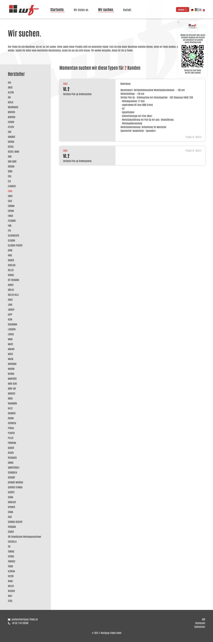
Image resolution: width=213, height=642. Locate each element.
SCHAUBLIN (12, 472)
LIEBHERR (12, 329)
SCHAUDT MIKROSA (15, 482)
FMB (9, 225)
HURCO (10, 284)
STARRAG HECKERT (15, 521)
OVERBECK (12, 423)
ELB (9, 181)
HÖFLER (11, 289)
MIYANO (11, 373)
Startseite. (57, 9)
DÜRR (10, 171)
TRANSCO (11, 561)
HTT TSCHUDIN (13, 279)
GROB (10, 250)
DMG (10, 156)
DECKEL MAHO (13, 151)
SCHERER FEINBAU (15, 487)
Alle (9, 82)
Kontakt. (127, 9)
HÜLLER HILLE (13, 294)
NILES (10, 408)
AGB (203, 619)
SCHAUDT (11, 477)
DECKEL (11, 146)
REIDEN (11, 452)
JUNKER (11, 309)
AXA (9, 97)
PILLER (10, 437)
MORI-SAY (12, 388)
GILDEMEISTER (13, 235)
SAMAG (10, 462)
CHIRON (11, 121)
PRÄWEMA (12, 442)
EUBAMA (11, 205)
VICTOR (11, 576)
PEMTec (11, 427)
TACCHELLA (12, 541)
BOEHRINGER (13, 107)
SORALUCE (12, 502)
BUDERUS (11, 116)
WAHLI (10, 581)
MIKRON (11, 368)
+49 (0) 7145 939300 (20, 622)
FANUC (10, 215)
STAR (10, 516)
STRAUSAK (12, 526)
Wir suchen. (106, 9)
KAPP (10, 314)
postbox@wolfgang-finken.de (25, 619)
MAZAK (10, 358)
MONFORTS (12, 378)
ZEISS (10, 600)
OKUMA (11, 418)
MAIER (10, 344)
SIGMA (10, 497)
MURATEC (11, 393)
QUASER (11, 447)
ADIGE (10, 87)
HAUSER (11, 260)
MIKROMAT (12, 363)
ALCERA (11, 92)
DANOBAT (11, 136)
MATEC (10, 353)
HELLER (11, 270)
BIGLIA (10, 102)
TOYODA (11, 556)
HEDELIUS (11, 265)
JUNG (10, 304)
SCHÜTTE (11, 492)
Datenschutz (199, 626)
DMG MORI (12, 161)
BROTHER (11, 112)
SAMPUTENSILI (13, 467)
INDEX (10, 299)
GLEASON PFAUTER (15, 245)
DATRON (11, 141)
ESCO (10, 200)
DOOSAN (11, 166)
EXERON (11, 210)
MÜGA (10, 398)
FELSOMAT (12, 220)
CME (9, 131)
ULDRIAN (11, 571)
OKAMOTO (12, 413)
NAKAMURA (12, 403)
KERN (10, 319)
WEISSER (11, 590)
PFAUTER (11, 432)
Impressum (200, 622)
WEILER (11, 585)
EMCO (10, 195)
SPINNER (11, 506)
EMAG (10, 191)
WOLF (10, 595)
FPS (9, 230)
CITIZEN (11, 126)
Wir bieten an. (81, 9)
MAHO (10, 339)
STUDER (11, 531)
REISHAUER (12, 457)
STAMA (10, 511)
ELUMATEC (12, 186)
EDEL (10, 176)
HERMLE (11, 274)
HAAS (10, 255)
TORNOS (11, 551)
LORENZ (11, 334)
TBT (9, 546)
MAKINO (11, 348)
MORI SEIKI (12, 383)
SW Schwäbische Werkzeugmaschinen (24, 536)
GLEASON (11, 240)
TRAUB (10, 566)
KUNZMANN (12, 324)
